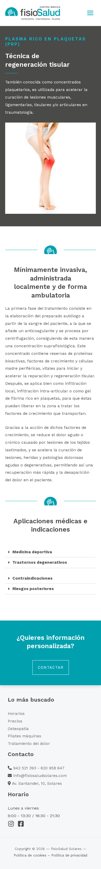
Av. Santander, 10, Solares (37, 783)
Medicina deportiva (32, 552)
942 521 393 (24, 768)
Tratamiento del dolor (29, 743)
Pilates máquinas (24, 736)
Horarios (16, 713)
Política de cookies (31, 855)
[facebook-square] (22, 824)
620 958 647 (52, 768)
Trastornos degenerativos (39, 562)
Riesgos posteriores (33, 588)
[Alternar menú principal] (90, 13)
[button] (50, 552)
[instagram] (12, 824)
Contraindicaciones (32, 578)
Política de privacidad (69, 855)
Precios (15, 721)
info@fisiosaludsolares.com (40, 775)
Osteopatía (18, 728)
